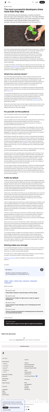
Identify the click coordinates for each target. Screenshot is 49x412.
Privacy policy (27, 372)
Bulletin (6, 281)
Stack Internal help (28, 366)
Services (4, 380)
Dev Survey (27, 389)
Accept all (5, 407)
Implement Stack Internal (30, 368)
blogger (25, 141)
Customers (5, 365)
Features (5, 363)
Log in (36, 2)
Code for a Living (18, 281)
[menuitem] (32, 2)
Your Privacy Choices (29, 376)
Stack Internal (5, 361)
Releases (26, 387)
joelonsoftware (36, 99)
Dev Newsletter (28, 384)
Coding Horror (10, 90)
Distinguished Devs (15, 66)
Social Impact (5, 394)
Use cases (5, 367)
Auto (28, 406)
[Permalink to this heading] (2, 74)
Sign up (42, 2)
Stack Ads (4, 376)
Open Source (26, 281)
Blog (25, 382)
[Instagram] (27, 409)
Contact (26, 362)
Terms (25, 370)
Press (3, 391)
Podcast (26, 386)
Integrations (6, 370)
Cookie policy (27, 373)
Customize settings (7, 409)
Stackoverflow (33, 281)
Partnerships (5, 378)
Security (5, 368)
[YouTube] (29, 409)
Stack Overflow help (29, 364)
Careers (4, 393)
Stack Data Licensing (7, 374)
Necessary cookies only (14, 407)
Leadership (5, 389)
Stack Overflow (6, 382)
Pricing (5, 372)
